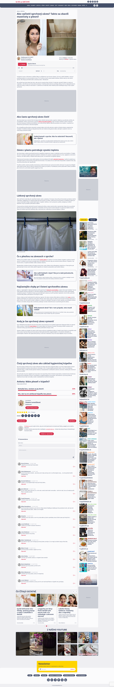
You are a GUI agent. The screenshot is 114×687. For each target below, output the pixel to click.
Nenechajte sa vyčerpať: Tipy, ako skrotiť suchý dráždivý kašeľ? (92, 380)
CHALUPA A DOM (92, 504)
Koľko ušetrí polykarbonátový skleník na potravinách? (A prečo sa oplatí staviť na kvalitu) (92, 444)
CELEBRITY (33, 5)
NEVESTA (90, 280)
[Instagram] (93, 2)
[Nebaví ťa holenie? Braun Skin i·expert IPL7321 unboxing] (67, 650)
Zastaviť (20, 71)
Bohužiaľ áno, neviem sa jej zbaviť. (31, 389)
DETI (89, 428)
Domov (18, 11)
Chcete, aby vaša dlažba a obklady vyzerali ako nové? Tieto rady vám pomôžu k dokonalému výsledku (92, 458)
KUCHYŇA (90, 528)
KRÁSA (28, 5)
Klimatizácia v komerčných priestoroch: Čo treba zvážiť (92, 496)
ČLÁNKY (90, 377)
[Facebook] (88, 2)
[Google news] (62, 679)
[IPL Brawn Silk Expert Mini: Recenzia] (88, 650)
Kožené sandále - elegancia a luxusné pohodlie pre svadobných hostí (92, 297)
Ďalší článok (72, 421)
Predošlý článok (21, 421)
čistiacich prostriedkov (52, 290)
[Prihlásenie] (94, 5)
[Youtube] (90, 2)
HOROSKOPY (61, 5)
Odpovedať (23, 466)
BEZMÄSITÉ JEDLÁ (92, 538)
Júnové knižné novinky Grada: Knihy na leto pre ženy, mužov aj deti (92, 568)
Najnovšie (93, 219)
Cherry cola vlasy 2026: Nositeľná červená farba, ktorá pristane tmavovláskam (92, 272)
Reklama (44, 675)
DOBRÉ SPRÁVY (92, 402)
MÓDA (69, 5)
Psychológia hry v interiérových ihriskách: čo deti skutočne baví (92, 432)
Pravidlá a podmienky (55, 675)
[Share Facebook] (22, 415)
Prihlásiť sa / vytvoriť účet (47, 433)
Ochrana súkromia (69, 675)
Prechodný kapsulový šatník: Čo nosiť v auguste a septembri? (92, 225)
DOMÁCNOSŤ (91, 452)
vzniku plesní (43, 259)
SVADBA (79, 5)
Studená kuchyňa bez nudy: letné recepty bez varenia (92, 542)
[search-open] (97, 5)
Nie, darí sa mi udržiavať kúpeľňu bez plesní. (35, 394)
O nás (29, 675)
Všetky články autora (32, 407)
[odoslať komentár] (73, 457)
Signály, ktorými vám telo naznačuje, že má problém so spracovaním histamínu (92, 321)
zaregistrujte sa (50, 429)
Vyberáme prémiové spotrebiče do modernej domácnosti (91, 532)
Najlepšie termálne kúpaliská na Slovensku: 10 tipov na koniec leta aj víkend (92, 245)
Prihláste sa (27, 426)
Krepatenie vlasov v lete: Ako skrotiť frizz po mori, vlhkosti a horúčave (92, 263)
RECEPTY (47, 5)
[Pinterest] (95, 2)
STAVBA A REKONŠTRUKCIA (92, 481)
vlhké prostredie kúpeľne (44, 121)
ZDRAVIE (52, 5)
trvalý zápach (33, 326)
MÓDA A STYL (91, 353)
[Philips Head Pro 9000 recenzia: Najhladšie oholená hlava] (88, 637)
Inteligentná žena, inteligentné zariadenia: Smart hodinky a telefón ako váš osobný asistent (92, 392)
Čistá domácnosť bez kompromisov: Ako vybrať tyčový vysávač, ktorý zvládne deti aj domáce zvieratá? (92, 557)
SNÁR (65, 5)
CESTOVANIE (74, 5)
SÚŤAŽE (83, 5)
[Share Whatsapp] (26, 415)
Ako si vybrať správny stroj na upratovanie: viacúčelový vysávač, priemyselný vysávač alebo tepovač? (92, 470)
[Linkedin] (97, 2)
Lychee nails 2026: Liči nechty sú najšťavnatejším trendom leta (92, 253)
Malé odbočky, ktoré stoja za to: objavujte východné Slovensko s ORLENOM (92, 407)
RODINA (90, 340)
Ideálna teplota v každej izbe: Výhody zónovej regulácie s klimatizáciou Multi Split (92, 520)
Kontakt (37, 675)
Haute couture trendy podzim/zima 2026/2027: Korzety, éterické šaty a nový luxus (92, 358)
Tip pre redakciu (81, 675)
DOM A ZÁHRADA (92, 439)
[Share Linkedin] (35, 415)
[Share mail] (38, 415)
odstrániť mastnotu (58, 159)
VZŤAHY (43, 5)
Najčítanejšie (84, 219)
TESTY (56, 5)
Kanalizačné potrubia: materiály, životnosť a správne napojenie (91, 509)
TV (86, 5)
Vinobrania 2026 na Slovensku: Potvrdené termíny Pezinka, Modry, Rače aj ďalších (92, 235)
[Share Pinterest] (32, 415)
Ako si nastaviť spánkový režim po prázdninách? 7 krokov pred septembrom (92, 344)
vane (69, 297)
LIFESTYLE (38, 5)
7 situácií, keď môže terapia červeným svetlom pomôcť (92, 309)
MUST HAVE (91, 292)
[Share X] (29, 415)
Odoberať (72, 669)
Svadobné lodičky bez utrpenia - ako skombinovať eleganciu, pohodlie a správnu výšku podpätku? (92, 286)
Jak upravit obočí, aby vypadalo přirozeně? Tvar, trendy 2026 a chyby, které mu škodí (92, 369)
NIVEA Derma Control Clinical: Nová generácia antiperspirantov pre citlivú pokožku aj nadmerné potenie (92, 419)
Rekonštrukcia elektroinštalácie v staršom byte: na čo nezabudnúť (92, 486)
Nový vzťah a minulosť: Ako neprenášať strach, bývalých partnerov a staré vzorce (92, 334)
